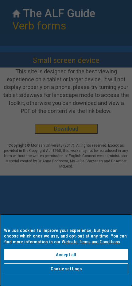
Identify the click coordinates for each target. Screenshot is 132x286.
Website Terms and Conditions (91, 242)
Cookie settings (66, 269)
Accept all (66, 254)
